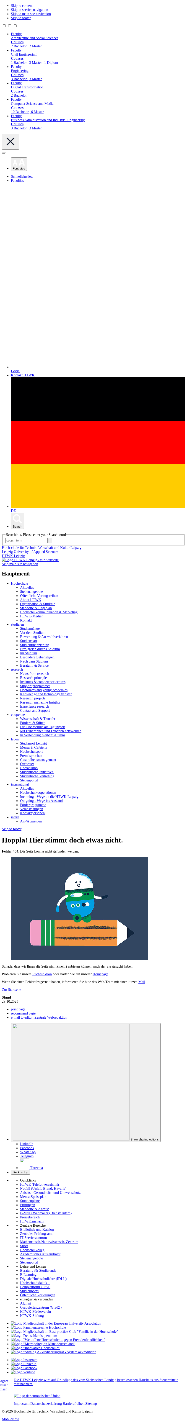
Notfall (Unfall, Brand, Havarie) (43, 1188)
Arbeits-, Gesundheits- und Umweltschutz (50, 1192)
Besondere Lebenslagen (37, 657)
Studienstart (28, 641)
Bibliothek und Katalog (37, 1229)
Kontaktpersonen (32, 813)
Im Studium (28, 653)
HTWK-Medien (31, 616)
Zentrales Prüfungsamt (36, 1233)
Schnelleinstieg (22, 176)
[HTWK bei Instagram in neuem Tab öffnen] (24, 1360)
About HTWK (30, 600)
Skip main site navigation (20, 564)
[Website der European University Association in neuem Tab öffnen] (56, 1323)
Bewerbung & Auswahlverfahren (44, 637)
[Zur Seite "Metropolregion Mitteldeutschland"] (43, 1344)
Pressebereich (30, 1217)
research (17, 669)
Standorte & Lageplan (36, 608)
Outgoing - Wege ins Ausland (41, 801)
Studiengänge (30, 628)
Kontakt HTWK (23, 375)
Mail (141, 982)
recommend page (23, 1013)
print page (18, 1009)
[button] (19, 164)
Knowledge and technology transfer (46, 694)
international (20, 784)
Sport (24, 1246)
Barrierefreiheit (73, 1403)
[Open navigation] (3, 153)
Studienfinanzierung (34, 645)
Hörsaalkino (29, 768)
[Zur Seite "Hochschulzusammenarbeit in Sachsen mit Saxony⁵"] (35, 1348)
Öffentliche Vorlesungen (37, 1295)
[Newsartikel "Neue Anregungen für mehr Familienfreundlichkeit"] (64, 1331)
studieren (17, 624)
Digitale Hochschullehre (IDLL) (43, 1279)
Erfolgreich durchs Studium (40, 649)
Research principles (34, 678)
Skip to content (22, 6)
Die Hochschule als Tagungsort (42, 727)
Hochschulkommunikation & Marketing (49, 612)
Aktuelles (27, 587)
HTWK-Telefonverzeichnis (40, 1184)
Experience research (34, 706)
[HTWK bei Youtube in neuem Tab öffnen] (23, 1372)
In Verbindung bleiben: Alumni (42, 735)
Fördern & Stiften (32, 723)
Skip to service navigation (29, 10)
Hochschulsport (31, 751)
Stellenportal (29, 780)
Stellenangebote (31, 591)
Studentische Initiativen (37, 772)
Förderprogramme (33, 805)
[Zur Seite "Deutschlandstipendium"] (34, 1336)
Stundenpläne (30, 1201)
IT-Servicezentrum (33, 1238)
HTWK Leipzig (13, 556)
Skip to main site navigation (31, 14)
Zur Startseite (11, 989)
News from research (34, 674)
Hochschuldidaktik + (35, 1283)
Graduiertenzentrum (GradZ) (41, 1307)
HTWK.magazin (32, 1221)
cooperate (18, 715)
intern (15, 817)
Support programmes (35, 686)
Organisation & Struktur (37, 604)
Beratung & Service (34, 665)
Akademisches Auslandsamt (40, 1254)
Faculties (17, 180)
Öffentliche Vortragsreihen (39, 596)
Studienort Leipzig (33, 743)
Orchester (27, 764)
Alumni (25, 1303)
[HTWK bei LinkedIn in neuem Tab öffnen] (23, 1364)
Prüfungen (27, 1205)
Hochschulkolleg (32, 1250)
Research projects (32, 698)
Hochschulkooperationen (38, 792)
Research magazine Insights (40, 702)
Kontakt (26, 620)
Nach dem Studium (34, 661)
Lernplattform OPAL (35, 1287)
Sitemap (91, 1403)
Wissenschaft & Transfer (37, 719)
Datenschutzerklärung (46, 1403)
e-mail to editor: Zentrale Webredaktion (39, 1017)
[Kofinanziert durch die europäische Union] (37, 1396)
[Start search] (50, 540)
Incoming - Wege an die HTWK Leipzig (49, 797)
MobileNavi (10, 1419)
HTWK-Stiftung (32, 1316)
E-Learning (28, 1275)
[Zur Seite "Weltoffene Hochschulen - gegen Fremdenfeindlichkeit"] (58, 1340)
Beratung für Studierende (38, 1270)
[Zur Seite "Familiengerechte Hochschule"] (38, 1327)
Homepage (100, 974)
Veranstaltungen (31, 809)
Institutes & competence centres (42, 682)
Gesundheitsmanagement (38, 760)
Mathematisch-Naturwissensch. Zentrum (49, 1242)
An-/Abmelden (31, 821)
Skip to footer (21, 18)
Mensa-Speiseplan (33, 1197)
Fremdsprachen (31, 756)
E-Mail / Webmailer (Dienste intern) (46, 1213)
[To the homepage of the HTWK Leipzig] (30, 560)
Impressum (21, 1403)
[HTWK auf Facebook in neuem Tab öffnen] (24, 1368)
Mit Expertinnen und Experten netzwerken (50, 731)
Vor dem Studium (32, 632)
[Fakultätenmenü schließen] (10, 142)
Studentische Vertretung (37, 776)
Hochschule (19, 583)
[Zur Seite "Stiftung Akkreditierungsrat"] (53, 1352)
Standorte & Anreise (34, 1209)
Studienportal (29, 1291)
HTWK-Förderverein (35, 1311)
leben (15, 739)
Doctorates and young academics (44, 690)
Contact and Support (35, 710)
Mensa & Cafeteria (33, 747)
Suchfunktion (42, 974)
